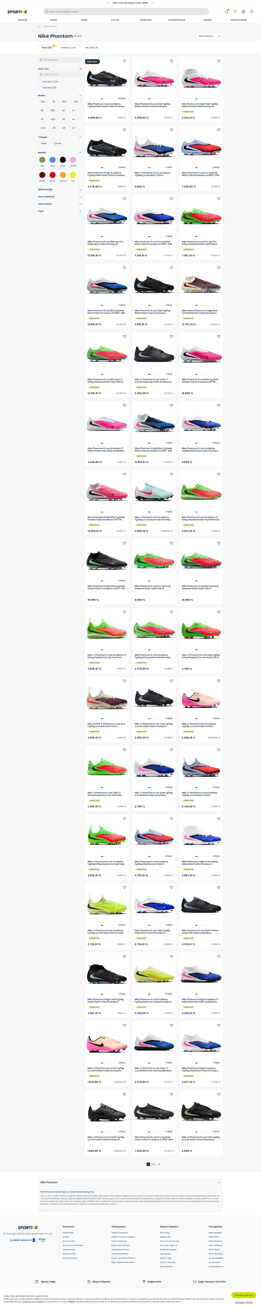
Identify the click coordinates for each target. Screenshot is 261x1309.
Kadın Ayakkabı (215, 1245)
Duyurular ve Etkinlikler (73, 1245)
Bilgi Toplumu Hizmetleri (122, 1262)
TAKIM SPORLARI (238, 19)
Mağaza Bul (165, 1237)
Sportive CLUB (69, 1254)
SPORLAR (22, 19)
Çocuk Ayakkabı (216, 1258)
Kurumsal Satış (70, 1258)
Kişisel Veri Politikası (120, 1245)
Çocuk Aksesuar (216, 1266)
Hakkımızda (68, 1233)
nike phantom (50, 26)
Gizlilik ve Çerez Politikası (123, 1237)
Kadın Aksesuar (216, 1254)
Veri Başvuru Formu (120, 1249)
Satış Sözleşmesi (119, 1241)
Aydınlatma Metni (119, 1254)
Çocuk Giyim (215, 1262)
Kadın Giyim (214, 1249)
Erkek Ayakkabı (215, 1233)
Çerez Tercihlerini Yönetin (123, 1258)
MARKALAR (146, 19)
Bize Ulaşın (165, 1233)
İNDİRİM (208, 19)
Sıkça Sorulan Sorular (169, 1241)
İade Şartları (165, 1254)
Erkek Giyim (214, 1237)
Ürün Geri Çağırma (168, 1245)
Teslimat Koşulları (168, 1249)
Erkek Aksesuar (215, 1241)
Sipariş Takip (165, 1258)
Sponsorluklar (69, 1241)
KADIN (53, 19)
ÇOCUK (115, 19)
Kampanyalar (69, 1249)
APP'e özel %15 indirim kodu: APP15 (130, 3)
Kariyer (66, 1237)
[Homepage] (17, 11)
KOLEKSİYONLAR (176, 19)
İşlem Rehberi (166, 1266)
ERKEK (84, 19)
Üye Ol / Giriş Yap (168, 1262)
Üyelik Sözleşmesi (119, 1233)
